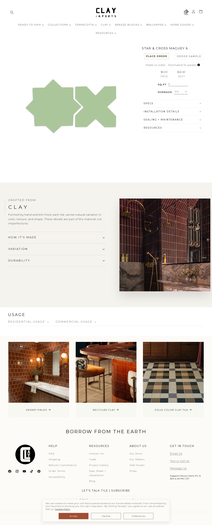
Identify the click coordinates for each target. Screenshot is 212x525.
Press (133, 470)
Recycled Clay (104, 409)
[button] (12, 12)
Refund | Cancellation (63, 465)
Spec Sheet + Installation (97, 473)
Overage (165, 91)
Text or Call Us (179, 461)
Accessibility (57, 476)
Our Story (136, 453)
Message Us (178, 468)
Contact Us (96, 453)
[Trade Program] (186, 12)
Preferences (138, 516)
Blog (92, 481)
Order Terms (57, 470)
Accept (74, 516)
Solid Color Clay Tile (171, 409)
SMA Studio (137, 465)
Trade (92, 459)
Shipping (54, 459)
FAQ (51, 453)
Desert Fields (36, 409)
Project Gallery (99, 465)
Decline (106, 516)
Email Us (176, 453)
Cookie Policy (62, 509)
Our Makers (137, 459)
